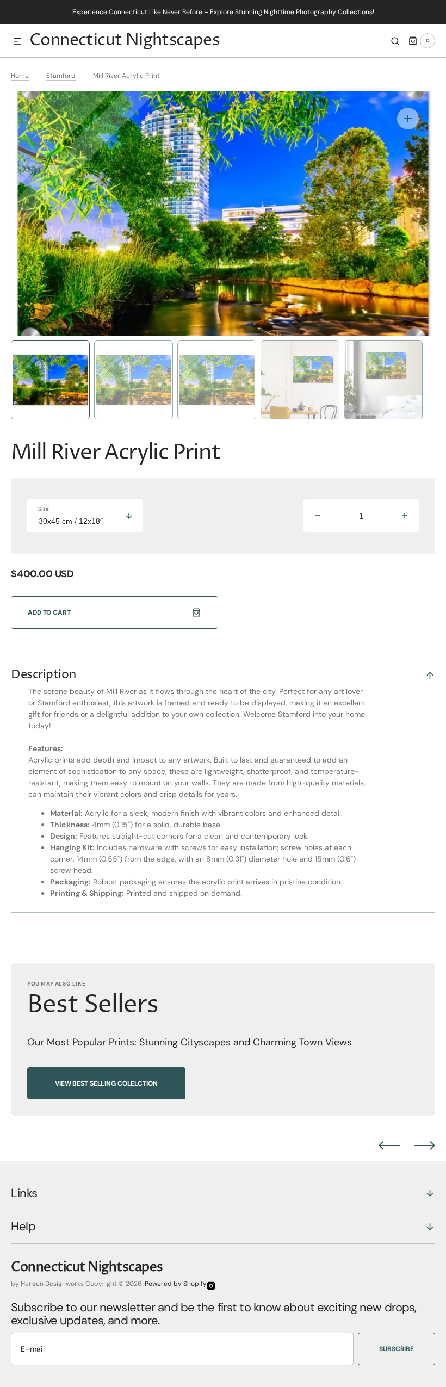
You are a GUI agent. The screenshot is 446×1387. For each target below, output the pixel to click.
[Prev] (389, 1145)
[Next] (424, 1145)
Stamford (61, 75)
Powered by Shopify (176, 1283)
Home (20, 75)
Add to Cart (49, 612)
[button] (17, 42)
